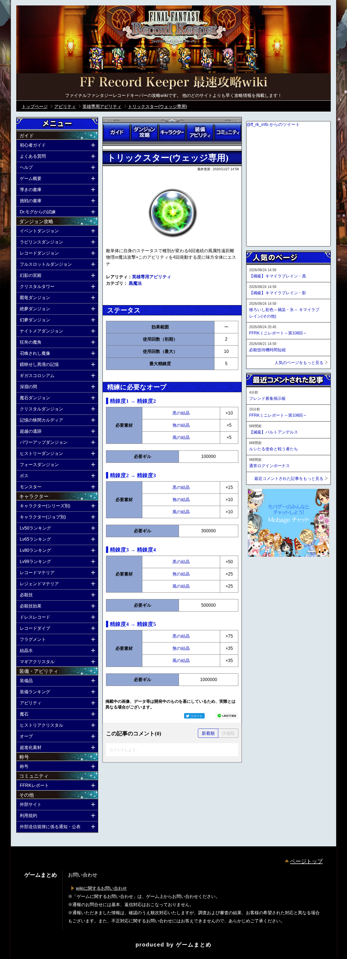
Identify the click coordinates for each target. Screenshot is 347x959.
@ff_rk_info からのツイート (273, 124)
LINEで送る (227, 716)
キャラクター (172, 132)
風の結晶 (181, 437)
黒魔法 (135, 283)
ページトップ (306, 861)
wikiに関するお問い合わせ (101, 888)
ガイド (116, 132)
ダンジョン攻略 (144, 132)
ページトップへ (260, 571)
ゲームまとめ (194, 945)
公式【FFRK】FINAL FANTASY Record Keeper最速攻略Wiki (173, 83)
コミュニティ (228, 132)
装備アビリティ (200, 132)
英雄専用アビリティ (151, 276)
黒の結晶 (181, 413)
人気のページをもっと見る (299, 362)
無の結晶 (181, 425)
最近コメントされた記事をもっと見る (288, 478)
